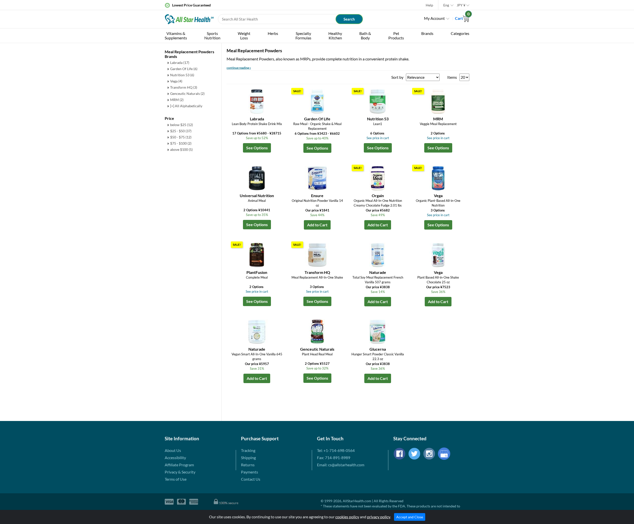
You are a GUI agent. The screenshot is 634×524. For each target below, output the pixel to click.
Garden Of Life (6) (183, 69)
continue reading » (239, 68)
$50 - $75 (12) (180, 137)
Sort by (397, 77)
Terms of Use (175, 479)
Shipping (248, 457)
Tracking (248, 450)
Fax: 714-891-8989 (333, 457)
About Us (173, 450)
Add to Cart (317, 224)
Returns (248, 464)
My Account (434, 18)
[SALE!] (317, 101)
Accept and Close (409, 517)
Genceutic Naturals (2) (187, 93)
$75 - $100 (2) (180, 143)
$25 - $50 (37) (180, 131)
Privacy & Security (180, 472)
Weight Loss (244, 35)
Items (452, 77)
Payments (249, 472)
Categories (460, 33)
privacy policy (378, 516)
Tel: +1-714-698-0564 (336, 450)
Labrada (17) (179, 62)
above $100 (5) (181, 149)
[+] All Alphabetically (186, 106)
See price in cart (378, 138)
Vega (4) (176, 81)
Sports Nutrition (212, 35)
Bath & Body (365, 35)
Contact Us (250, 479)
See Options (257, 147)
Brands (427, 33)
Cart (462, 18)
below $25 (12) (181, 125)
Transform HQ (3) (183, 87)
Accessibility (175, 457)
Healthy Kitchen (335, 35)
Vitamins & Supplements (176, 35)
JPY (461, 5)
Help (429, 5)
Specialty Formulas (303, 35)
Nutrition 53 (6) (182, 75)
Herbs (273, 33)
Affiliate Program (179, 464)
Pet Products (396, 35)
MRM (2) (177, 100)
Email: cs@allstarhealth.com (340, 464)
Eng (446, 5)
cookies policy (347, 516)
